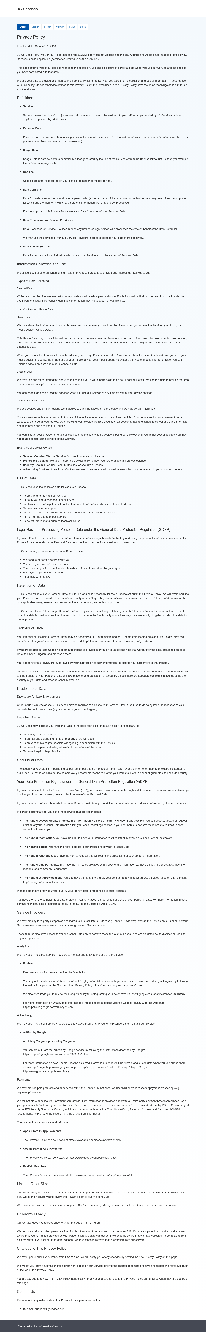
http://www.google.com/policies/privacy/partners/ (75, 1067)
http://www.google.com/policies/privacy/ (46, 1071)
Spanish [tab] (35, 26)
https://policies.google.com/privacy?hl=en (118, 985)
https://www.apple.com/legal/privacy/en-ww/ (95, 1140)
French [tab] (47, 26)
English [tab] (22, 26)
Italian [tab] (72, 26)
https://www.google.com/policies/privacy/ (93, 1157)
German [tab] (60, 26)
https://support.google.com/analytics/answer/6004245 (152, 994)
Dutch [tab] (83, 26)
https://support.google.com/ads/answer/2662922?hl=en (56, 1054)
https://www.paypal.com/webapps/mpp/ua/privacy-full (100, 1175)
